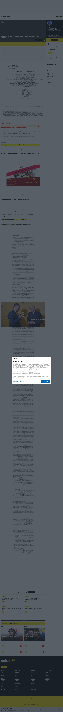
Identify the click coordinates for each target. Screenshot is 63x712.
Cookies (19, 378)
